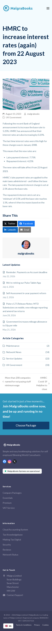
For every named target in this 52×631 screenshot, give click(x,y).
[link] (22, 471)
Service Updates (14, 358)
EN (10, 626)
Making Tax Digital (12, 539)
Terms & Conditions (24, 625)
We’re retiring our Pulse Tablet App (23, 282)
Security (7, 544)
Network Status (10, 554)
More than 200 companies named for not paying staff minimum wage (17, 381)
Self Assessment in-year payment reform (26, 293)
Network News (13, 352)
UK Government (13, 117)
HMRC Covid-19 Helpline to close (40, 383)
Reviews (7, 549)
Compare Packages (12, 492)
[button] (48, 8)
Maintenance (12, 345)
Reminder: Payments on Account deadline (26, 272)
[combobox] (8, 625)
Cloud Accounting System (15, 529)
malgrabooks (33, 114)
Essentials (8, 497)
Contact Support (15, 595)
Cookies (45, 625)
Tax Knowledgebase (13, 534)
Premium (7, 502)
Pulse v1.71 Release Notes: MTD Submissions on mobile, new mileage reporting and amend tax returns (25, 307)
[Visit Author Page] (26, 244)
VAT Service (9, 507)
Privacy (37, 625)
